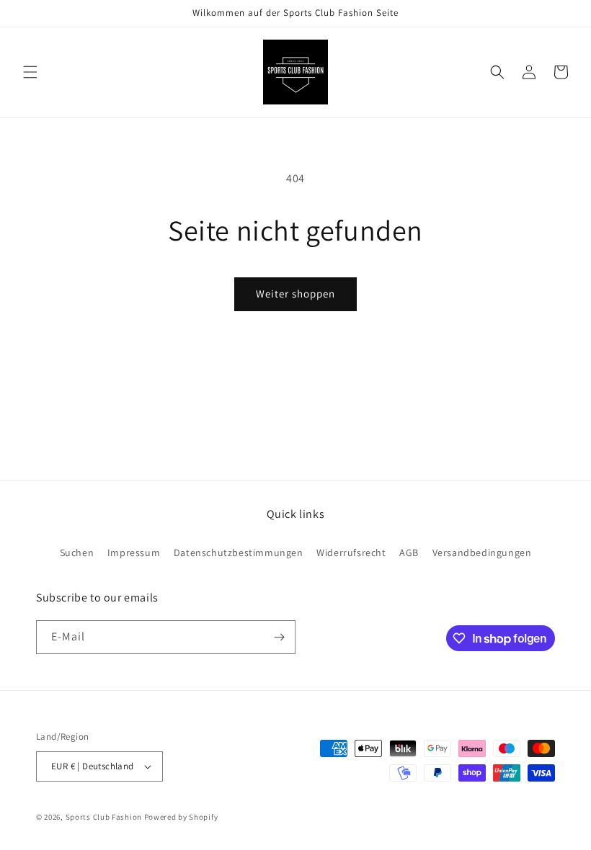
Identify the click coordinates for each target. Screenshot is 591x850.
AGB (409, 552)
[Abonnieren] (279, 637)
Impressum (133, 552)
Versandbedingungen (482, 552)
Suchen (77, 552)
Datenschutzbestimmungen (238, 552)
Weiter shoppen (295, 293)
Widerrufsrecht (351, 552)
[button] (30, 72)
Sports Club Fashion (104, 817)
